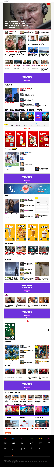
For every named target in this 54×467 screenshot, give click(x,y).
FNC (12, 448)
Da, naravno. (38, 204)
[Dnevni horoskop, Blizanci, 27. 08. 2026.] (25, 123)
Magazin (21, 1)
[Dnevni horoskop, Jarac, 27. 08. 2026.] (31, 125)
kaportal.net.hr (22, 461)
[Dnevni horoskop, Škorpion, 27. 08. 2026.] (18, 125)
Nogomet (13, 439)
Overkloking (40, 444)
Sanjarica (49, 442)
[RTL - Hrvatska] (44, 458)
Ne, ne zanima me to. (39, 207)
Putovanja (31, 447)
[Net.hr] (48, 458)
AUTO (31, 1)
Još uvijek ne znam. (39, 209)
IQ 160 (33, 1)
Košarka (13, 444)
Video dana (40, 449)
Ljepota (30, 443)
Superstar (22, 447)
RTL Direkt (5, 444)
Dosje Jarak (5, 447)
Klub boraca (13, 442)
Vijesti (5, 439)
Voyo (21, 450)
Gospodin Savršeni (23, 448)
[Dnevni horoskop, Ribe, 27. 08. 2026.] (44, 125)
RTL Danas (5, 443)
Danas (5, 438)
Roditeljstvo (31, 448)
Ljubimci (31, 444)
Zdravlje (30, 449)
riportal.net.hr (31, 461)
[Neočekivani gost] (42, 269)
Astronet (40, 439)
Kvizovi (39, 448)
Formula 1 (13, 449)
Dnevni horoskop (40, 442)
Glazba (21, 442)
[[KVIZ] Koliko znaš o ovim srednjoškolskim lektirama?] (42, 352)
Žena (28, 1)
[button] (6, 112)
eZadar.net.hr (42, 461)
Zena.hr (8, 461)
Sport (16, 1)
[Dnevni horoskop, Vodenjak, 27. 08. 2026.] (38, 125)
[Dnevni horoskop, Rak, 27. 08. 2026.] (31, 123)
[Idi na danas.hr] (12, 1)
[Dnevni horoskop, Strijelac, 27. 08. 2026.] (25, 125)
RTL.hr (5, 461)
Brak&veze (31, 439)
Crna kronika (5, 442)
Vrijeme (5, 448)
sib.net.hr (18, 461)
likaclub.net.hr (13, 462)
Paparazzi (22, 443)
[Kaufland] (27, 321)
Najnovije (49, 441)
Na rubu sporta (13, 443)
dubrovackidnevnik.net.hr (37, 461)
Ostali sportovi (13, 447)
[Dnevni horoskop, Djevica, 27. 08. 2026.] (44, 123)
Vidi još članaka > (7, 433)
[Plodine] (27, 129)
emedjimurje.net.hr (14, 461)
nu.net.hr (46, 461)
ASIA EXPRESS (37, 1)
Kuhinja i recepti (31, 442)
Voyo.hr (10, 461)
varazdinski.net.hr (27, 461)
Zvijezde (21, 439)
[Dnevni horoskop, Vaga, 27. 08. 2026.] (12, 125)
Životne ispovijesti (32, 450)
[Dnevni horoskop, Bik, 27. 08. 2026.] (18, 123)
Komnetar (40, 443)
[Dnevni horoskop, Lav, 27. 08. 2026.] (38, 123)
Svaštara (40, 447)
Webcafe (25, 1)
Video (48, 439)
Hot (18, 1)
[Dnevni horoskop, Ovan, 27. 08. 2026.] (12, 123)
